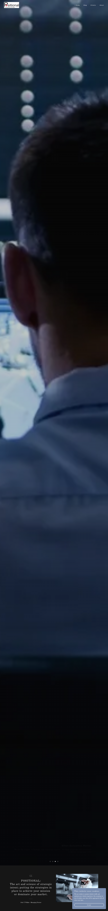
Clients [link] (93, 5)
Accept (89, 905)
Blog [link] (85, 5)
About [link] (102, 5)
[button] (50, 861)
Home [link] (78, 5)
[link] (11, 5)
